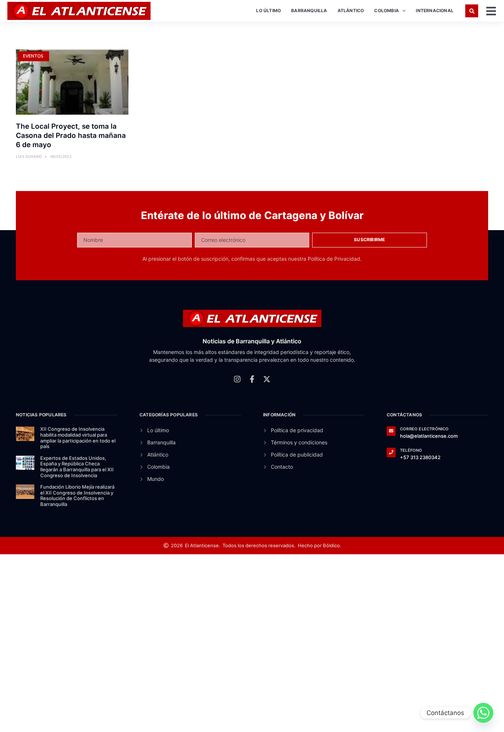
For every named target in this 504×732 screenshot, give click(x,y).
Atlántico (351, 10)
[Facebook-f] (252, 379)
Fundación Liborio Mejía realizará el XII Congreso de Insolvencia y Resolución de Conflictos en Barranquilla (77, 495)
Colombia (386, 10)
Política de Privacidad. (335, 259)
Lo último (268, 10)
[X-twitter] (266, 379)
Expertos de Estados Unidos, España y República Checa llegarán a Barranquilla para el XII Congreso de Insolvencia (77, 466)
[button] (471, 10)
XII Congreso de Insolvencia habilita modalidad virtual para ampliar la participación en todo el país (77, 437)
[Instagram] (237, 379)
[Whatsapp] (483, 713)
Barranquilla (309, 10)
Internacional (434, 10)
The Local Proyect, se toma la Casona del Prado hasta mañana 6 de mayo (71, 135)
